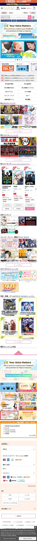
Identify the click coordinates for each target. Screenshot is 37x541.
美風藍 (7, 433)
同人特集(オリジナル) (28, 88)
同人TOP (12, 103)
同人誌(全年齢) (9, 84)
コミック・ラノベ (9, 95)
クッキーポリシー (31, 525)
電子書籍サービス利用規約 (8, 525)
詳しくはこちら (32, 485)
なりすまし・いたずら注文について (26, 528)
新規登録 (23, 8)
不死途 (14, 20)
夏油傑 (4, 201)
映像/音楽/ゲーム (9, 99)
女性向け (33, 13)
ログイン (29, 8)
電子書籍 (27, 99)
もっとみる (32, 435)
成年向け (11, 13)
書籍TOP (26, 237)
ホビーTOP (15, 269)
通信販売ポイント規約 (30, 522)
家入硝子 (16, 200)
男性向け (26, 13)
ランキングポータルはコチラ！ (21, 164)
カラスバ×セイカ (21, 20)
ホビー (28, 95)
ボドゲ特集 (28, 91)
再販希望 (7, 208)
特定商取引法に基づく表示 (10, 528)
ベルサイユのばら (6, 20)
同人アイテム (9, 91)
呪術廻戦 (5, 199)
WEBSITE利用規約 (7, 522)
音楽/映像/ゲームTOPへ (28, 296)
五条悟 (9, 199)
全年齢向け (4, 13)
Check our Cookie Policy (9, 538)
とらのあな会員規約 (18, 522)
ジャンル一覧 (14, 135)
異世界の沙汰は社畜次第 (12, 426)
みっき (7, 428)
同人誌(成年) (27, 84)
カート (30, 208)
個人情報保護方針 (20, 525)
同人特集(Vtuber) (9, 88)
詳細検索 (33, 17)
